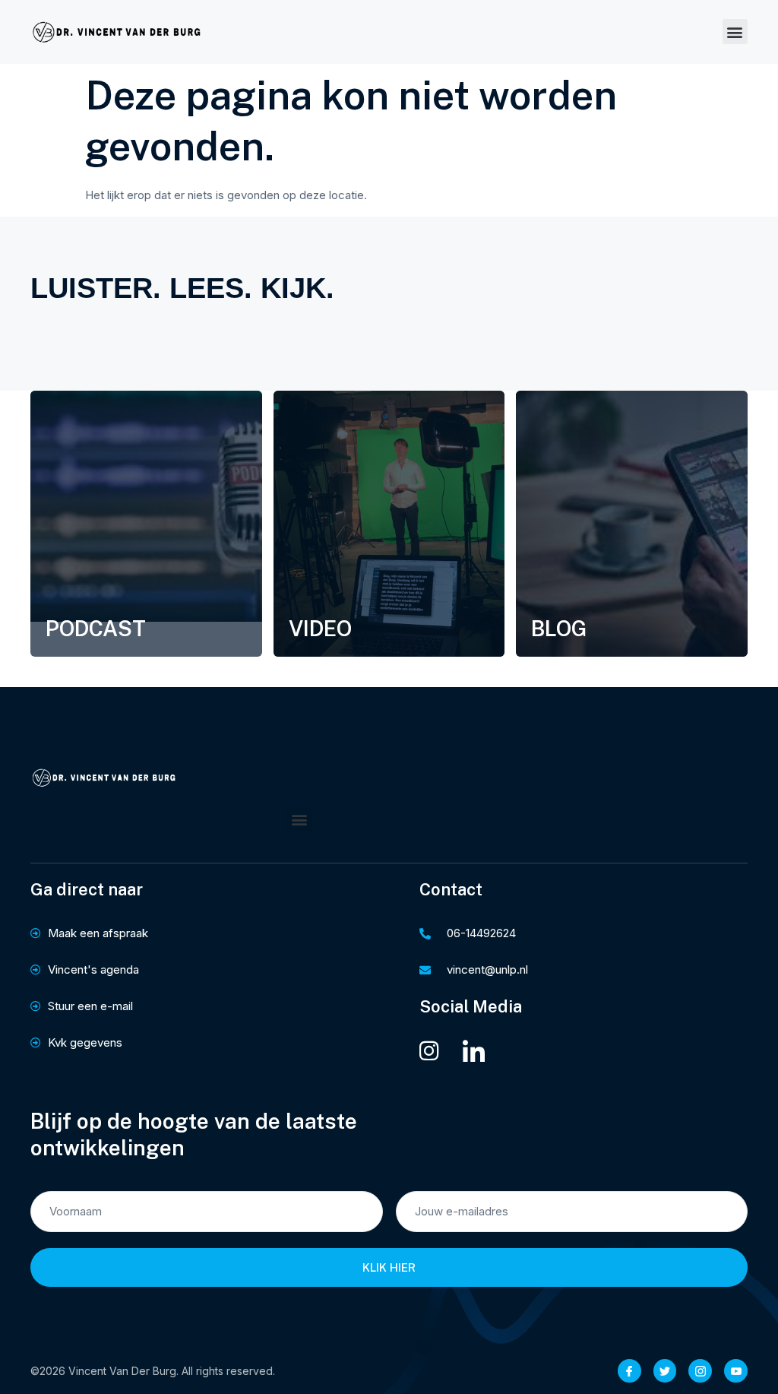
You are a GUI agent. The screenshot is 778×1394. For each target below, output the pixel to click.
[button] (735, 31)
